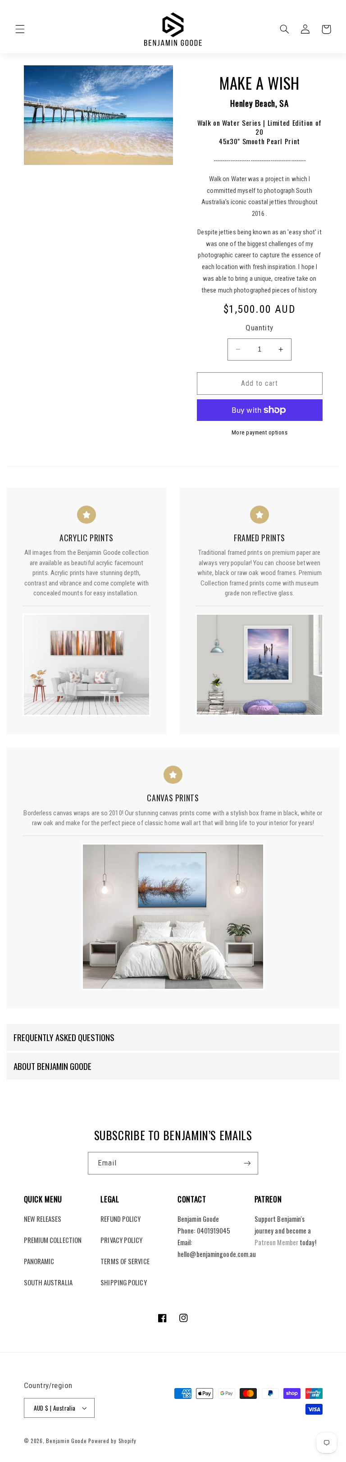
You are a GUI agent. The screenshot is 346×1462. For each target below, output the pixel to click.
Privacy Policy (121, 1240)
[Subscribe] (247, 1163)
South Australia (48, 1282)
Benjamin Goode (66, 1440)
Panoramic (39, 1261)
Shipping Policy (123, 1282)
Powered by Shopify (112, 1440)
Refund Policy (120, 1219)
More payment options (260, 432)
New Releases (43, 1219)
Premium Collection (53, 1240)
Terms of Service (124, 1261)
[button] (19, 29)
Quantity (259, 327)
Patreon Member (276, 1242)
